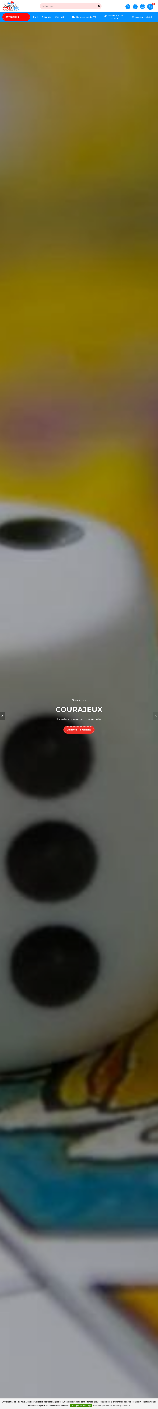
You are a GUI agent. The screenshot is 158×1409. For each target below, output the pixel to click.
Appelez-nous (79, 733)
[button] (2, 716)
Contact (59, 16)
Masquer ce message (81, 1406)
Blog (35, 16)
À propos (46, 16)
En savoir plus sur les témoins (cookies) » (111, 1406)
